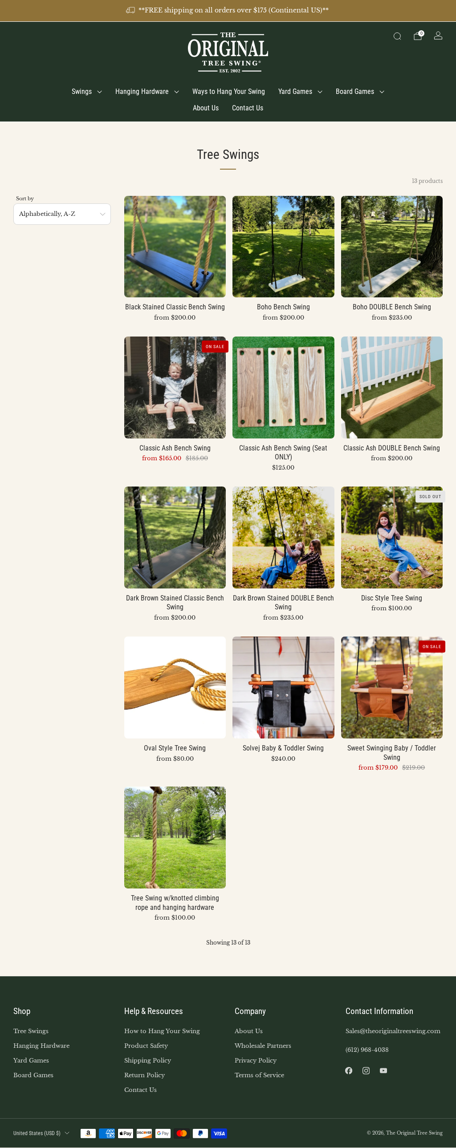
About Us (206, 108)
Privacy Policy (256, 1060)
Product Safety (146, 1046)
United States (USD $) (37, 1133)
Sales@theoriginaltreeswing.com (393, 1031)
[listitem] (227, 10)
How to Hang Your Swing (162, 1031)
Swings (82, 91)
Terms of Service (259, 1075)
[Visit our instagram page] (366, 1070)
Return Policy (144, 1075)
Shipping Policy (147, 1060)
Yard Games (295, 91)
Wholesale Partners (263, 1046)
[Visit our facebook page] (349, 1070)
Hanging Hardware (142, 91)
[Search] (397, 36)
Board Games (355, 91)
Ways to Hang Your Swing (228, 91)
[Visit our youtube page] (383, 1070)
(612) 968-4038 (367, 1050)
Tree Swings (31, 1031)
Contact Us (247, 108)
